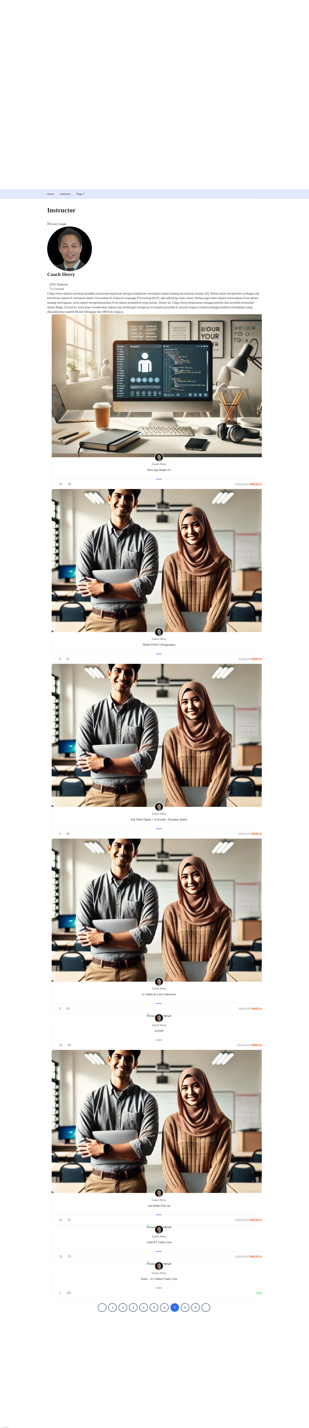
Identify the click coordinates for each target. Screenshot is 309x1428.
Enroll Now (159, 385)
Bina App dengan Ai (159, 469)
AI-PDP (159, 1030)
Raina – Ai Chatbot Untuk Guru (159, 1278)
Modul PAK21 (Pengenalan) (159, 644)
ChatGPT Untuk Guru (159, 1242)
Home (50, 194)
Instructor (65, 194)
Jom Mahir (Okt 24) (159, 1205)
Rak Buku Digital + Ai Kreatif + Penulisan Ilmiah (159, 819)
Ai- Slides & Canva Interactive (159, 994)
